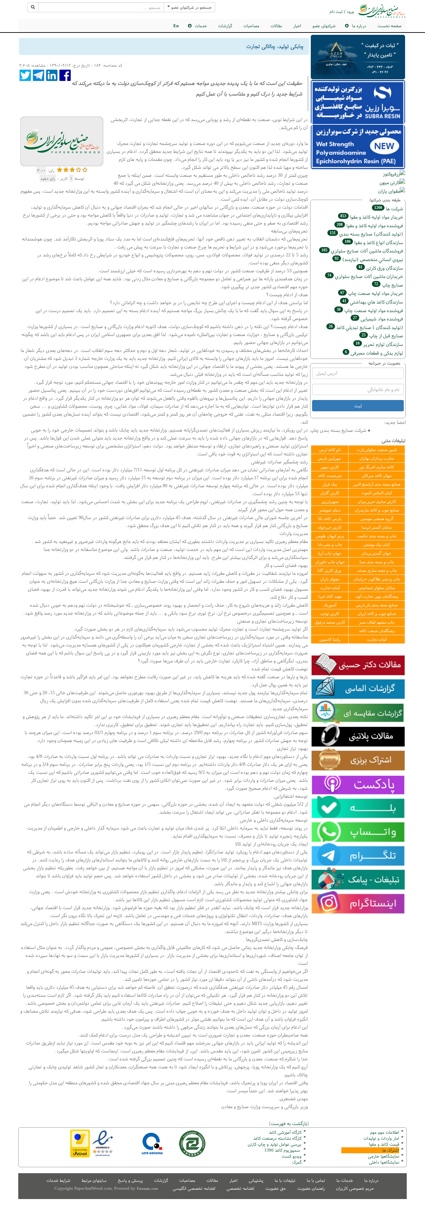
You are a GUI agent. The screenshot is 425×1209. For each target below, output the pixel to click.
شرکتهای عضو (324, 26)
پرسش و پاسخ (130, 1180)
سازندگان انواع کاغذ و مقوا (374, 242)
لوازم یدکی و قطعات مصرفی (374, 352)
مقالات (276, 26)
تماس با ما (316, 1180)
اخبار (297, 26)
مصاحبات (251, 26)
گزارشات (225, 26)
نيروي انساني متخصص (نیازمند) (369, 259)
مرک (296, 1162)
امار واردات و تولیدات (381, 1138)
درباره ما (371, 1180)
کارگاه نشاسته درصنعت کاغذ (276, 1138)
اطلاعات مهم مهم (384, 1132)
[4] (78, 169)
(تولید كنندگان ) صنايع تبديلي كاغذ (366, 327)
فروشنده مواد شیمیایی (378, 318)
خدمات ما (344, 1180)
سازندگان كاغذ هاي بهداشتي (372, 301)
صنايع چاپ (388, 284)
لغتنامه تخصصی (240, 1188)
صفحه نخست (389, 26)
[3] (72, 169)
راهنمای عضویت (311, 1188)
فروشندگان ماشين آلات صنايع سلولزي (362, 250)
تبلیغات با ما (285, 1180)
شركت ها (388, 208)
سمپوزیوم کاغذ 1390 (282, 1150)
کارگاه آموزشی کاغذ (285, 1132)
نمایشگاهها (383, 1156)
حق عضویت (275, 1188)
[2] (65, 169)
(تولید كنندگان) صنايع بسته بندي (366, 233)
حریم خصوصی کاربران (355, 1188)
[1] (59, 169)
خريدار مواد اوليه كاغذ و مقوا (371, 216)
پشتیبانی (256, 1180)
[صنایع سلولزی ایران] (382, 10)
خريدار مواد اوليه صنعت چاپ (371, 293)
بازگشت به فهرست (289, 1123)
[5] (84, 169)
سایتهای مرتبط (94, 1180)
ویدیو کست (291, 1156)
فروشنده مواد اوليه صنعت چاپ (370, 310)
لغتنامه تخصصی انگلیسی (194, 1188)
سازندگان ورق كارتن (381, 267)
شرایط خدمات (58, 1180)
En (176, 26)
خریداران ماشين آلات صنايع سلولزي (365, 276)
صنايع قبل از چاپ (382, 335)
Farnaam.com (147, 1188)
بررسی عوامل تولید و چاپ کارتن (274, 1144)
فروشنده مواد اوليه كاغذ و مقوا (370, 225)
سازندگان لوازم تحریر (379, 344)
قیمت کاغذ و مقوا (384, 1144)
